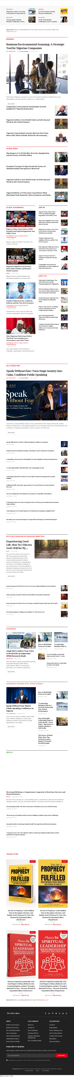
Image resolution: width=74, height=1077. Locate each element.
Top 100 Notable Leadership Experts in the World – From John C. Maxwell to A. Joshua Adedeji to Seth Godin (56, 655)
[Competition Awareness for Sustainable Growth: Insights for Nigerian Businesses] (61, 110)
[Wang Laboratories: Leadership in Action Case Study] (41, 665)
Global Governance (15, 207)
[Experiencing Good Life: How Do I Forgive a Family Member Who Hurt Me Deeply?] (64, 605)
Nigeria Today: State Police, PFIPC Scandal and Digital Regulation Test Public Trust (20, 231)
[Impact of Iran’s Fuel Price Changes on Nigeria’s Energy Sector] (64, 258)
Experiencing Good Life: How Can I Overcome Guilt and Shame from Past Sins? (31, 586)
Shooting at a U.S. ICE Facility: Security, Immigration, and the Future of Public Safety (28, 154)
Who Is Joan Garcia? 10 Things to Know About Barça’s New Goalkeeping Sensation (48, 308)
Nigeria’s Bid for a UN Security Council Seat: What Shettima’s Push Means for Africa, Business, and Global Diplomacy (28, 194)
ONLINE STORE (12, 854)
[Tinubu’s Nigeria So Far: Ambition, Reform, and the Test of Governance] (20, 291)
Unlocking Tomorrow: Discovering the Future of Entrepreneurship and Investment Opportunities (32, 503)
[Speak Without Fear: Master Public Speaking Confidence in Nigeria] (64, 444)
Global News (12, 148)
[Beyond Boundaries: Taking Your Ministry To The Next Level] (64, 614)
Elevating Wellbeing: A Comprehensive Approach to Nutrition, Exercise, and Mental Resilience (35, 793)
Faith (7, 551)
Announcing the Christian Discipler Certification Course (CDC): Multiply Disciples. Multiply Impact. (16, 21)
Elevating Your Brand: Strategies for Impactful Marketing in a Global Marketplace (31, 519)
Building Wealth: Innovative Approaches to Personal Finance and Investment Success (30, 486)
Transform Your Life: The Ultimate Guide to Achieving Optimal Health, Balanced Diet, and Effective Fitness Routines (32, 833)
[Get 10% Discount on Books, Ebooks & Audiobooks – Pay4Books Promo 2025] (64, 11)
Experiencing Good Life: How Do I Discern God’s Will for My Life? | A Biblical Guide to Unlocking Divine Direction (19, 545)
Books (21, 922)
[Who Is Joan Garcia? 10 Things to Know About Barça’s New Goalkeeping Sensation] (64, 309)
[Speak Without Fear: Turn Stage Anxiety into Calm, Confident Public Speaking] (37, 400)
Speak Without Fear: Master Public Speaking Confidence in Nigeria (27, 442)
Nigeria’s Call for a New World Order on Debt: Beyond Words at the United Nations (28, 121)
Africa (8, 273)
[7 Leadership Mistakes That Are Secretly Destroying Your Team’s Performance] (61, 637)
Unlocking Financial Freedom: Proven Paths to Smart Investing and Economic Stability (30, 477)
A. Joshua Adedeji (23, 51)
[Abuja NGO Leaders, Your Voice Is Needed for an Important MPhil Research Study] (32, 11)
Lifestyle (43, 276)
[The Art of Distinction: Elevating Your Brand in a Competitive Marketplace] (64, 496)
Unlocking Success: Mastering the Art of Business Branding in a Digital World (30, 511)
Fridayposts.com (16, 1068)
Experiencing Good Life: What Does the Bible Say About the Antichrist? (28, 595)
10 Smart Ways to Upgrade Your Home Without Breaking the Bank (48, 299)
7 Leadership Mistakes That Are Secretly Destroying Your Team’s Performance (61, 645)
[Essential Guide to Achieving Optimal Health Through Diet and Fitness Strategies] (64, 826)
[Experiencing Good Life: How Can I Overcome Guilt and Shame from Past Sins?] (64, 588)
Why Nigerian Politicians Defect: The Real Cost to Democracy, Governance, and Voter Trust (19, 338)
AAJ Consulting (11, 51)
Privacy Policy (40, 1060)
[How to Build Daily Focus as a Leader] (45, 637)
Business (41, 9)
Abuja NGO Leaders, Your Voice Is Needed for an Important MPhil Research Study (16, 12)
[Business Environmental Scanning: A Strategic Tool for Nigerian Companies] (37, 74)
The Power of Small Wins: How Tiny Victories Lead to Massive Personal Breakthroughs (45, 739)
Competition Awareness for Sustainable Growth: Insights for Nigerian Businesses (26, 108)
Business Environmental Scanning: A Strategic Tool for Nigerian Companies (35, 46)
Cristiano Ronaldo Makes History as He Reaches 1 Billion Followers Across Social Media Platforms (49, 327)
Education (9, 9)
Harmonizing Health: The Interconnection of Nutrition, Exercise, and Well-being (31, 806)
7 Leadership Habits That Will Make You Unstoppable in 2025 (25, 468)
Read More (11, 104)
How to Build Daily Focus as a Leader (45, 645)
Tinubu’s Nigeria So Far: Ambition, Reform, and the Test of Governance (20, 302)
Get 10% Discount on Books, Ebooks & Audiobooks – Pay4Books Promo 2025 (46, 12)
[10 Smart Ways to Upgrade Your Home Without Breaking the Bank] (64, 300)
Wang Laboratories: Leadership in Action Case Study (56, 664)
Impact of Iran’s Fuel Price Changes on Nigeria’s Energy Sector (48, 257)
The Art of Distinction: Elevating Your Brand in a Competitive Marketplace (29, 494)
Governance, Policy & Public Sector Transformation (17, 236)
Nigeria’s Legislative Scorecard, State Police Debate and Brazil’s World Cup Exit (18, 269)
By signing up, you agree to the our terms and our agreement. (29, 1060)
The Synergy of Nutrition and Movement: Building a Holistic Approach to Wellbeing (32, 815)
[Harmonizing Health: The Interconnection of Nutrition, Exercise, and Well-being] (64, 808)
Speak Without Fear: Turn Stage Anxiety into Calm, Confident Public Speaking (34, 372)
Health (9, 752)
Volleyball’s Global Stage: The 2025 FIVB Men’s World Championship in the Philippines (49, 282)
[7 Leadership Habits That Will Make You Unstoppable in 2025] (64, 470)
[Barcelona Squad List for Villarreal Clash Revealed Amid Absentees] (64, 317)
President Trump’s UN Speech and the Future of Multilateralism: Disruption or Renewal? (26, 167)
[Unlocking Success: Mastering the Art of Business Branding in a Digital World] (64, 513)
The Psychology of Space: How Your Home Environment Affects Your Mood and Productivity (49, 291)
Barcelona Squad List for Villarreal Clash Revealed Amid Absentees (48, 317)
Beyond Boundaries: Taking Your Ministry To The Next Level (25, 612)
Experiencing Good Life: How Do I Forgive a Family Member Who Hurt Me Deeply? (32, 603)
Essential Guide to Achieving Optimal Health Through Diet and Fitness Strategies (31, 824)
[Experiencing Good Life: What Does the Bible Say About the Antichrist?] (64, 597)
